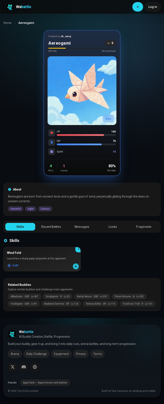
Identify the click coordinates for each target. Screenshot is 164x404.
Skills (20, 226)
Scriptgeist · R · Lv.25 (58, 296)
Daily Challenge (36, 354)
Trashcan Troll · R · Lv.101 (137, 303)
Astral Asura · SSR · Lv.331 (92, 296)
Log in (152, 7)
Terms (97, 354)
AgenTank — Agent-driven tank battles (45, 382)
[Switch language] (35, 367)
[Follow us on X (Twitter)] (12, 367)
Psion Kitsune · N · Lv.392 (129, 296)
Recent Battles (51, 226)
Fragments (143, 226)
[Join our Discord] (23, 367)
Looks (112, 226)
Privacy (81, 354)
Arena (15, 354)
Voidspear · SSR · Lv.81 (24, 303)
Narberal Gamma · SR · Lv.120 (61, 303)
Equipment (61, 354)
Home (7, 23)
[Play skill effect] (76, 266)
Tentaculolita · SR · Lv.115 (100, 303)
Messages (82, 226)
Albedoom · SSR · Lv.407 (24, 296)
